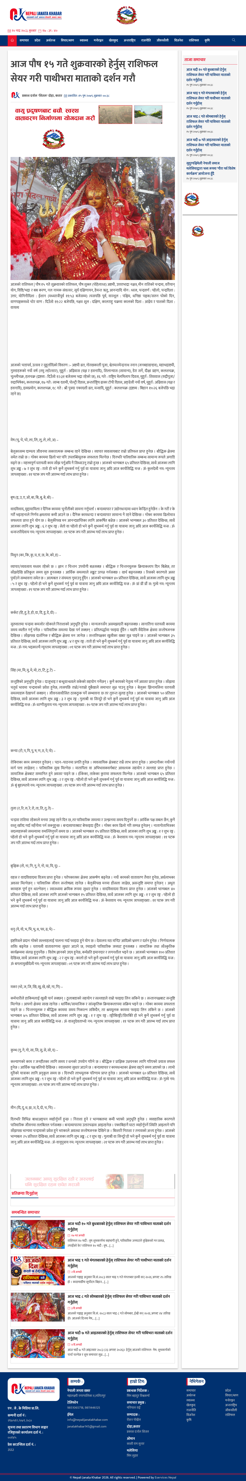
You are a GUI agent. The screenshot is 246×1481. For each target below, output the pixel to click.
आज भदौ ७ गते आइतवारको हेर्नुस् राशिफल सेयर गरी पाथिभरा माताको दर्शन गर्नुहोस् (120, 1336)
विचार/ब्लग (67, 40)
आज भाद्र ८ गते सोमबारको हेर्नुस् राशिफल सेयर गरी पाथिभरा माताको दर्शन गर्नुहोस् (119, 1299)
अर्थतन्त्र (50, 40)
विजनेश (178, 40)
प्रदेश (37, 40)
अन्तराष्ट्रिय (129, 40)
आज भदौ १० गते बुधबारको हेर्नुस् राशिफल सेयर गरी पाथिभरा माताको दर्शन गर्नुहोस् (119, 1227)
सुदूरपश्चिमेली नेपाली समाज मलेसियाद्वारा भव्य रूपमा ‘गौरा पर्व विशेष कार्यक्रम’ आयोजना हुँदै (210, 169)
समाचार (24, 40)
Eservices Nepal (165, 1477)
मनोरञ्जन (98, 40)
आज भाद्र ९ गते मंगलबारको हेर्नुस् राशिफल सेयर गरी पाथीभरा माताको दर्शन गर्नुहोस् (119, 1263)
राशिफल (194, 40)
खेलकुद (113, 40)
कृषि (207, 40)
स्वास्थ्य (84, 40)
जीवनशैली (163, 40)
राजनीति (146, 40)
